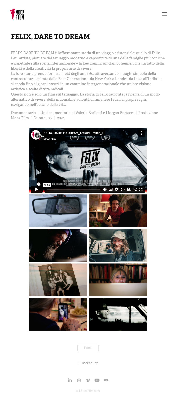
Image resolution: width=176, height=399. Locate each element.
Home (88, 348)
